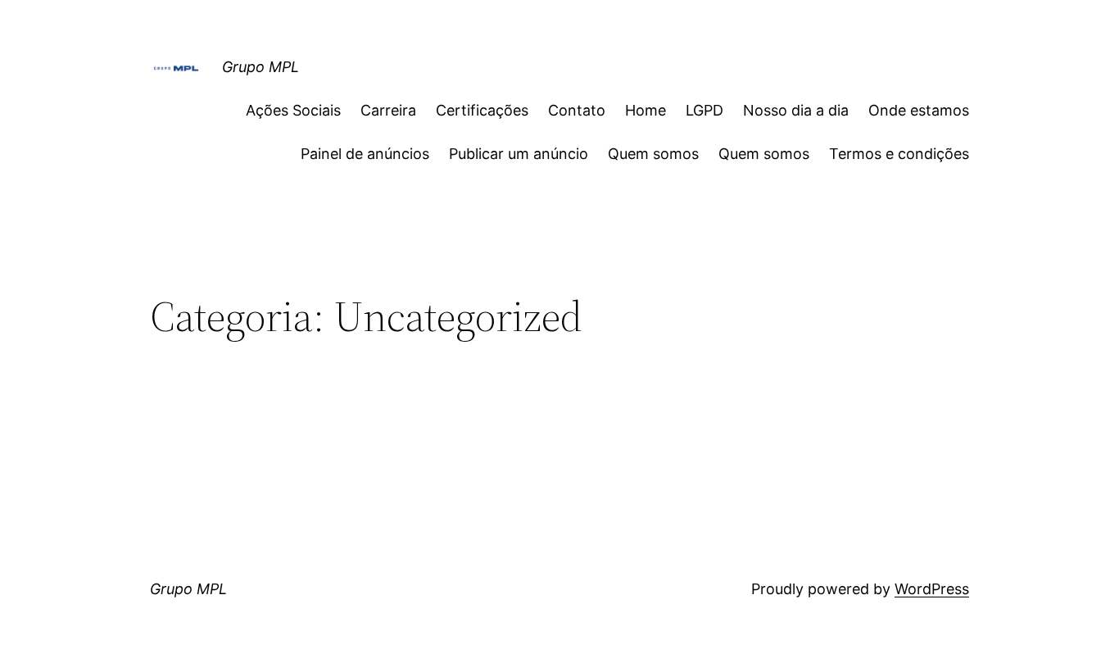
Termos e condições (899, 153)
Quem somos (653, 153)
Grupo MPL (260, 66)
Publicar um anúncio (518, 153)
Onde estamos (918, 110)
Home (645, 110)
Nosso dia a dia (796, 110)
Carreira (388, 110)
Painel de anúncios (365, 153)
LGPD (704, 110)
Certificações (482, 110)
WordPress (932, 588)
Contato (576, 110)
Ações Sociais (293, 110)
